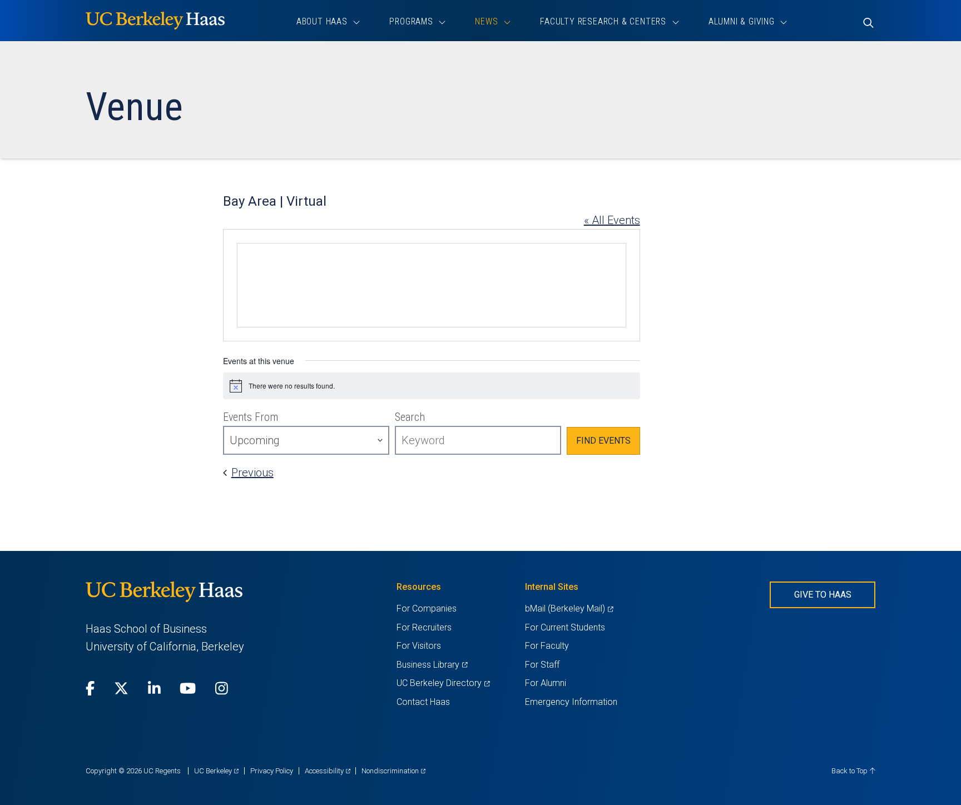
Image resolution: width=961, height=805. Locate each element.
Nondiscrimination (393, 771)
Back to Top (850, 770)
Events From (250, 417)
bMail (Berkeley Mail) (569, 608)
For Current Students (565, 627)
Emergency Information (571, 702)
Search (410, 417)
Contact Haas (423, 702)
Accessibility (327, 771)
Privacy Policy (271, 771)
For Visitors (419, 645)
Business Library (432, 664)
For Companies (427, 608)
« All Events (612, 220)
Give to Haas (822, 594)
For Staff (542, 664)
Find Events (603, 440)
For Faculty (547, 645)
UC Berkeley (216, 771)
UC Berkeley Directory (443, 683)
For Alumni (545, 683)
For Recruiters (424, 627)
